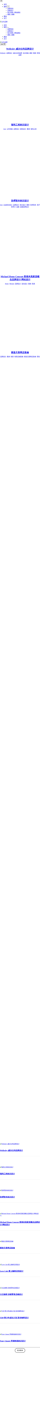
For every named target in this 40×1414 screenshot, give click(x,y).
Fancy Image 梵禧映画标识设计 (13, 1341)
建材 (30, 53)
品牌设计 (10, 31)
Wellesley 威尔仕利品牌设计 (20, 49)
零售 (38, 356)
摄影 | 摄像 (10, 35)
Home (7, 283)
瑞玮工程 (34, 129)
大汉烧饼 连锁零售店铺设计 (11, 1294)
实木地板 (26, 53)
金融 (17, 207)
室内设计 (25, 283)
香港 (33, 283)
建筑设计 (23, 129)
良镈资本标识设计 (20, 200)
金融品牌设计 (24, 207)
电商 (12, 356)
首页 (5, 25)
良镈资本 (33, 205)
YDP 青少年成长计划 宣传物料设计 (14, 1318)
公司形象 (10, 129)
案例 (5, 36)
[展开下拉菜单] (8, 27)
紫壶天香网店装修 (20, 352)
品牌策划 (10, 29)
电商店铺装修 (18, 356)
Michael (11, 283)
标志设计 (23, 205)
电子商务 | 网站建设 (13, 33)
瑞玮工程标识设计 (20, 124)
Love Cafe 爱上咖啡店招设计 (11, 1271)
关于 (5, 38)
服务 (5, 27)
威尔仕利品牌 (17, 53)
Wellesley (3, 53)
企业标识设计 (7, 205)
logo (4, 129)
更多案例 (20, 1350)
